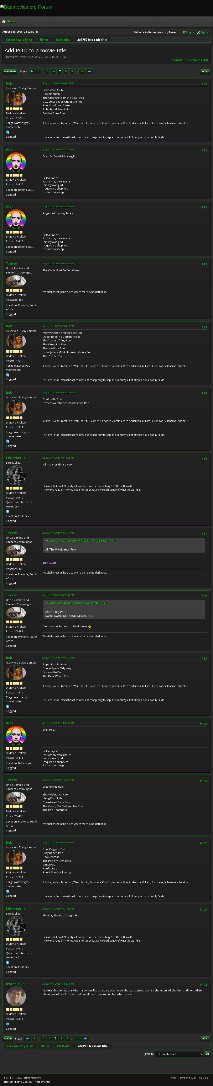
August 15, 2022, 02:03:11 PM (58, 326)
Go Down (10, 71)
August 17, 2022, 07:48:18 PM (58, 392)
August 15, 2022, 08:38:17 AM (58, 149)
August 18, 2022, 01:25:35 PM (58, 779)
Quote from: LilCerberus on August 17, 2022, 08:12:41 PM (82, 540)
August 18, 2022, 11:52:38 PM (58, 983)
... (43, 71)
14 (82, 71)
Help (173, 1077)
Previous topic (180, 60)
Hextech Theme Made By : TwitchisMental (27, 1081)
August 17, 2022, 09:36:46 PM (58, 595)
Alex (9, 149)
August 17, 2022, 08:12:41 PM (58, 457)
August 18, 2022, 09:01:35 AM (58, 657)
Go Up (8, 1038)
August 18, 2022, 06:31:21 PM (58, 908)
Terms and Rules (187, 1077)
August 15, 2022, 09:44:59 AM (58, 263)
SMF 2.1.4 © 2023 (13, 1077)
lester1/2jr (15, 983)
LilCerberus (15, 458)
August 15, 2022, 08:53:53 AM (58, 206)
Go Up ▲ (204, 1077)
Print (205, 71)
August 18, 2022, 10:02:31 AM (58, 722)
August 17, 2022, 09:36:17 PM (58, 532)
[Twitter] (7, 1023)
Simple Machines (32, 1077)
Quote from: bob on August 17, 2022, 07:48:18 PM (77, 603)
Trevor (11, 263)
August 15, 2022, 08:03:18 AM (58, 83)
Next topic (200, 60)
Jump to (149, 1053)
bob (9, 83)
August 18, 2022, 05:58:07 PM (58, 842)
